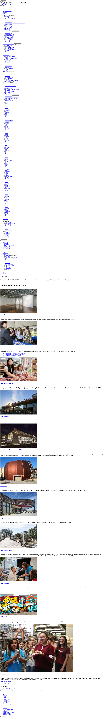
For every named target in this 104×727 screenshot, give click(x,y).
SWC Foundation (8, 92)
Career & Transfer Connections (11, 58)
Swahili (6, 200)
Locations (5, 231)
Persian (6, 180)
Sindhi (6, 192)
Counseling (7, 60)
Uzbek (6, 210)
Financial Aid (7, 46)
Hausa (6, 141)
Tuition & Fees (8, 53)
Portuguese (7, 183)
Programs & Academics (7, 30)
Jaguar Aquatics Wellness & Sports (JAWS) (11, 449)
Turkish (6, 207)
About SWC (5, 15)
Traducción (5, 103)
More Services (8, 65)
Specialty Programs (9, 40)
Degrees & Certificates (9, 36)
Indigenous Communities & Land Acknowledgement (15, 23)
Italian (6, 152)
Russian (6, 186)
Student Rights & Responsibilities (11, 80)
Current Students (8, 222)
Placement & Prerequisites (10, 56)
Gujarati (6, 139)
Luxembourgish (8, 166)
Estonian (7, 129)
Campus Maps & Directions (10, 18)
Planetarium (7, 90)
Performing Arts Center (9, 77)
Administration (6, 217)
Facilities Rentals (8, 88)
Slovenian (7, 196)
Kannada (7, 155)
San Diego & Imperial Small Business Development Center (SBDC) (16, 353)
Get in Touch (13, 688)
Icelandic (7, 148)
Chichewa (7, 118)
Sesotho (6, 190)
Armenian (7, 109)
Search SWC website (4, 2)
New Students (8, 227)
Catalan (6, 116)
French (6, 133)
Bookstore (7, 57)
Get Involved (7, 99)
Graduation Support (9, 38)
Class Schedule (6, 701)
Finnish (6, 132)
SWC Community (4, 240)
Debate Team (7, 76)
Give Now (5, 708)
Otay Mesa (7, 234)
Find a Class (5, 220)
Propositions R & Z (9, 264)
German (6, 137)
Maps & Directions (6, 710)
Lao (6, 162)
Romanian (7, 185)
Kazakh (6, 157)
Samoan (6, 187)
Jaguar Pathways (8, 24)
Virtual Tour (7, 29)
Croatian (7, 123)
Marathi (6, 174)
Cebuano (7, 117)
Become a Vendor (8, 96)
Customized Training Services (11, 98)
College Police (8, 59)
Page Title (7, 269)
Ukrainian (7, 208)
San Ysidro (7, 235)
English (6, 127)
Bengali (6, 113)
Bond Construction (9, 84)
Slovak (6, 195)
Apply (1, 688)
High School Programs (9, 47)
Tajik (6, 202)
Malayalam (7, 171)
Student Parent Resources (10, 68)
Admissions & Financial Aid (8, 44)
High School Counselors (10, 223)
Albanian (7, 105)
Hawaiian (7, 142)
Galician (6, 135)
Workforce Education (9, 100)
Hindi (6, 145)
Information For (6, 221)
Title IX (6, 70)
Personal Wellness (8, 66)
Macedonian (7, 167)
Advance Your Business (7, 94)
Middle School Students (9, 226)
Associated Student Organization (11, 72)
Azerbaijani (7, 110)
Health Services (8, 62)
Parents (6, 229)
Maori (6, 173)
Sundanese (7, 199)
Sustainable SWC (8, 28)
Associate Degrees (8, 33)
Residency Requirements (10, 51)
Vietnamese (7, 211)
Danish (6, 125)
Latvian (6, 164)
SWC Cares (7, 75)
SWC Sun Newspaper (9, 81)
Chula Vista (7, 232)
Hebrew (6, 143)
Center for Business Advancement (11, 97)
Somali (6, 197)
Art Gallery (7, 83)
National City (7, 233)
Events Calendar (3, 282)
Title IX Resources (4, 689)
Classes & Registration (9, 34)
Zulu (6, 216)
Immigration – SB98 (7, 714)
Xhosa (6, 213)
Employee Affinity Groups (8, 704)
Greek (6, 138)
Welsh (6, 212)
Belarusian (7, 112)
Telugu (6, 204)
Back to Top (3, 716)
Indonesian (7, 150)
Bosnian (6, 114)
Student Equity (8, 67)
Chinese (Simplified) (9, 120)
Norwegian (7, 178)
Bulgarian (7, 115)
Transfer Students (8, 52)
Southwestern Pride (6, 713)
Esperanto (7, 128)
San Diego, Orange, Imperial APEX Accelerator (12, 355)
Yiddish (6, 214)
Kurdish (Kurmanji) (9, 160)
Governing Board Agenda (8, 709)
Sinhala (6, 194)
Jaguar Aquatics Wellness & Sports (12, 89)
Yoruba (6, 215)
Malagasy (7, 169)
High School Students (9, 224)
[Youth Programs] (36, 671)
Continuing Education (9, 35)
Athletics (7, 73)
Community (5, 82)
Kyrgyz (6, 161)
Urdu (6, 209)
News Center (5, 711)
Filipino (6, 130)
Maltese (6, 172)
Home (4, 272)
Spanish (6, 198)
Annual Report (8, 17)
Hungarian (7, 147)
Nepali (6, 177)
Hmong (6, 146)
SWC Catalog (8, 41)
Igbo (6, 149)
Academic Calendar (9, 32)
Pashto (6, 179)
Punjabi (6, 184)
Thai (6, 206)
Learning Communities (9, 78)
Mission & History (8, 26)
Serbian (6, 189)
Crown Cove (7, 236)
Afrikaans (7, 104)
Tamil (6, 203)
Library (6, 63)
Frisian (6, 134)
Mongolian (7, 175)
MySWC (4, 102)
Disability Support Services (10, 61)
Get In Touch (7, 20)
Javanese (7, 154)
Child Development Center (10, 86)
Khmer (6, 158)
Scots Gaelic (7, 188)
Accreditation (7, 16)
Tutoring (7, 69)
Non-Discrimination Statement (8, 712)
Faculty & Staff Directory (10, 19)
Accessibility (5, 243)
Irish (6, 151)
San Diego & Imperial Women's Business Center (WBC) (13, 354)
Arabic (6, 108)
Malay (6, 170)
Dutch (6, 126)
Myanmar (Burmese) (9, 176)
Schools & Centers (8, 27)
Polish (6, 182)
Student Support (6, 55)
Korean (6, 159)
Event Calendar (8, 87)
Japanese (7, 153)
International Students (9, 48)
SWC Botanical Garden (9, 91)
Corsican (7, 122)
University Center (8, 42)
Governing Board (8, 22)
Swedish (7, 201)
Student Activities (8, 79)
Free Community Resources (10, 262)
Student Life (5, 71)
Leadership (7, 25)
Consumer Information (7, 247)
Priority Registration (9, 50)
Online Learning (8, 39)
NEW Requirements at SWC (10, 49)
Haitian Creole (8, 140)
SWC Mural (7, 266)
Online (6, 237)
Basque (6, 111)
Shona (6, 191)
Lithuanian (7, 165)
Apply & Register (8, 45)
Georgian (7, 136)
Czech (6, 124)
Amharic (7, 106)
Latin (6, 163)
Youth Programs (8, 93)
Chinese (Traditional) (9, 121)
